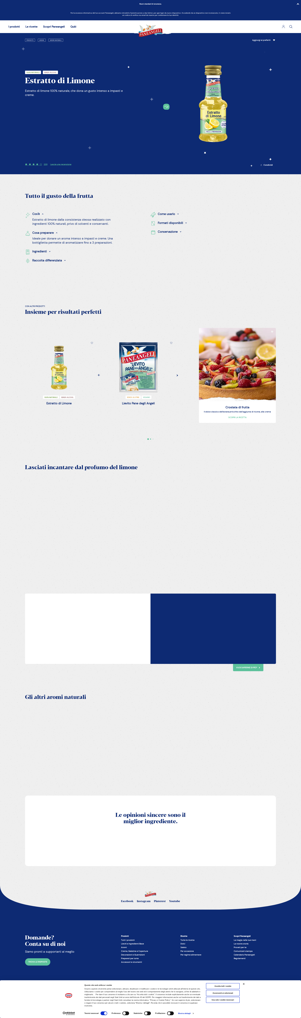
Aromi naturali (56, 40)
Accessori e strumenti (131, 962)
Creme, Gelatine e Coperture (134, 951)
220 (46, 164)
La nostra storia (241, 944)
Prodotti (30, 40)
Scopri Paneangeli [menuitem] (54, 26)
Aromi (41, 40)
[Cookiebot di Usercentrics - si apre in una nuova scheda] (69, 1013)
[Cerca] (291, 26)
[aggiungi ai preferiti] (274, 40)
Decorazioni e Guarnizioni (133, 955)
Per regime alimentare (190, 955)
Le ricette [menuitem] (32, 26)
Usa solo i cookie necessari (223, 1000)
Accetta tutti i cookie (222, 986)
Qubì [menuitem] (73, 26)
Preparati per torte (130, 958)
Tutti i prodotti (128, 940)
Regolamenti (240, 958)
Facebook (127, 901)
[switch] (125, 1013)
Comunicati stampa (243, 951)
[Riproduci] (44, 549)
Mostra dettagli (184, 1013)
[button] (264, 40)
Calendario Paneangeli (244, 955)
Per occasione (187, 951)
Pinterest (160, 901)
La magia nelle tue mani (245, 940)
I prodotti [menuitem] (14, 26)
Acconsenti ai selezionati (223, 993)
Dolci (182, 944)
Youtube (174, 901)
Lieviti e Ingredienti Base (132, 944)
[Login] (283, 26)
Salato (183, 947)
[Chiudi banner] (244, 984)
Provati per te (240, 947)
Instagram (143, 901)
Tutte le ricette (187, 940)
